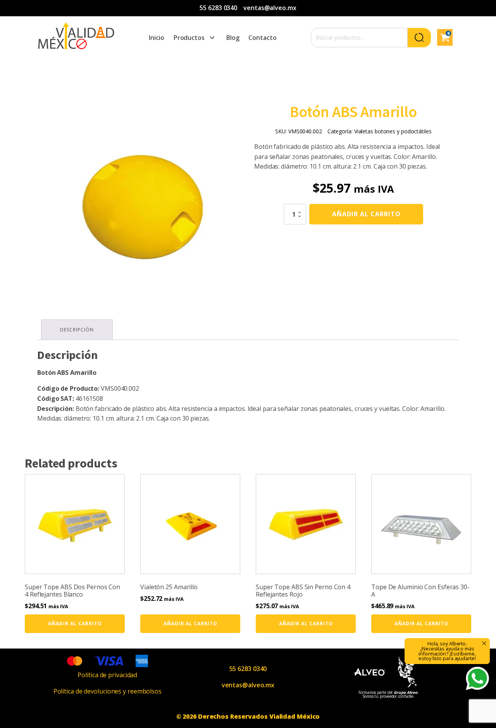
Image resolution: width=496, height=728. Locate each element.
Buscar (419, 37)
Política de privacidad (107, 675)
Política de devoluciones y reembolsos (107, 691)
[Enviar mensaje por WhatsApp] (477, 678)
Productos (189, 37)
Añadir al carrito (366, 214)
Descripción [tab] (77, 329)
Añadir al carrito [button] (75, 623)
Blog (232, 37)
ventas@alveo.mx (269, 7)
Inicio (156, 37)
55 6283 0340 (218, 7)
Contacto (262, 37)
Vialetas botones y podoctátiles (393, 131)
